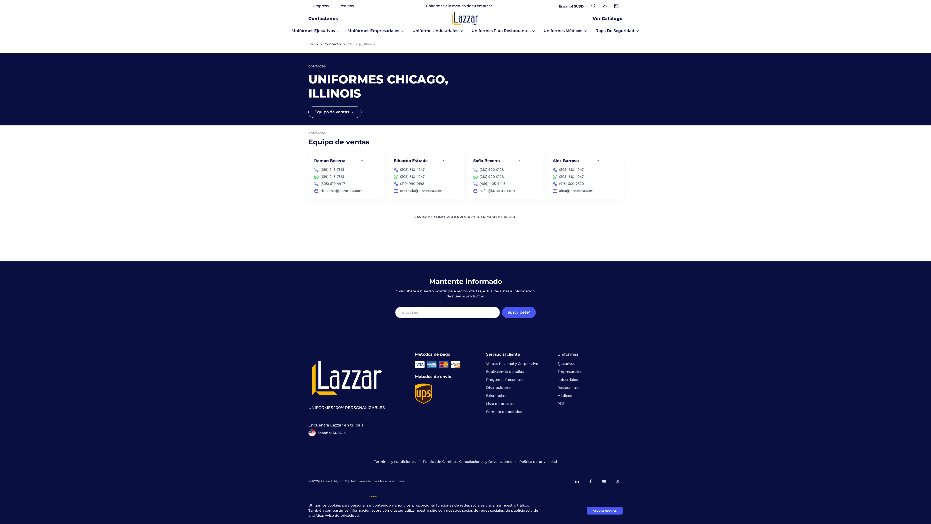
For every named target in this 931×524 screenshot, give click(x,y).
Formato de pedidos (504, 411)
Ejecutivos (566, 363)
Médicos (564, 395)
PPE (560, 403)
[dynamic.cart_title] (617, 6)
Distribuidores (498, 387)
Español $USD (330, 433)
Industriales (567, 379)
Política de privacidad (538, 461)
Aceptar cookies (605, 510)
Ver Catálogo (608, 18)
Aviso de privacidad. (342, 515)
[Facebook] (590, 481)
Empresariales (569, 371)
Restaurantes (568, 387)
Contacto (333, 44)
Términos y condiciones (395, 461)
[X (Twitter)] (618, 481)
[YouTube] (604, 481)
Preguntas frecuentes (505, 379)
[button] (316, 31)
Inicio (313, 44)
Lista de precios (500, 403)
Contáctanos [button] (323, 18)
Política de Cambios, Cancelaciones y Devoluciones (467, 461)
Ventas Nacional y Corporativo (512, 363)
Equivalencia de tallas (505, 371)
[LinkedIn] (577, 481)
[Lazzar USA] (465, 18)
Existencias (496, 395)
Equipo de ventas (331, 112)
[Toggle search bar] (593, 6)
